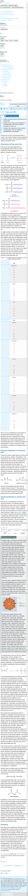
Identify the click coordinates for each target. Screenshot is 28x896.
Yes (3, 873)
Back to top (3, 861)
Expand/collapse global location (26, 108)
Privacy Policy (4, 887)
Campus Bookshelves (17, 108)
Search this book (3, 25)
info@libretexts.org (6, 890)
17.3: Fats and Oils (5, 854)
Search (2, 894)
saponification (18, 512)
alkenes (4, 666)
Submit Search (4, 29)
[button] (5, 84)
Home (6, 108)
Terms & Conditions (11, 887)
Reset (2, 38)
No (8, 873)
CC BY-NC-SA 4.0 (21, 854)
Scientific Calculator (7, 74)
